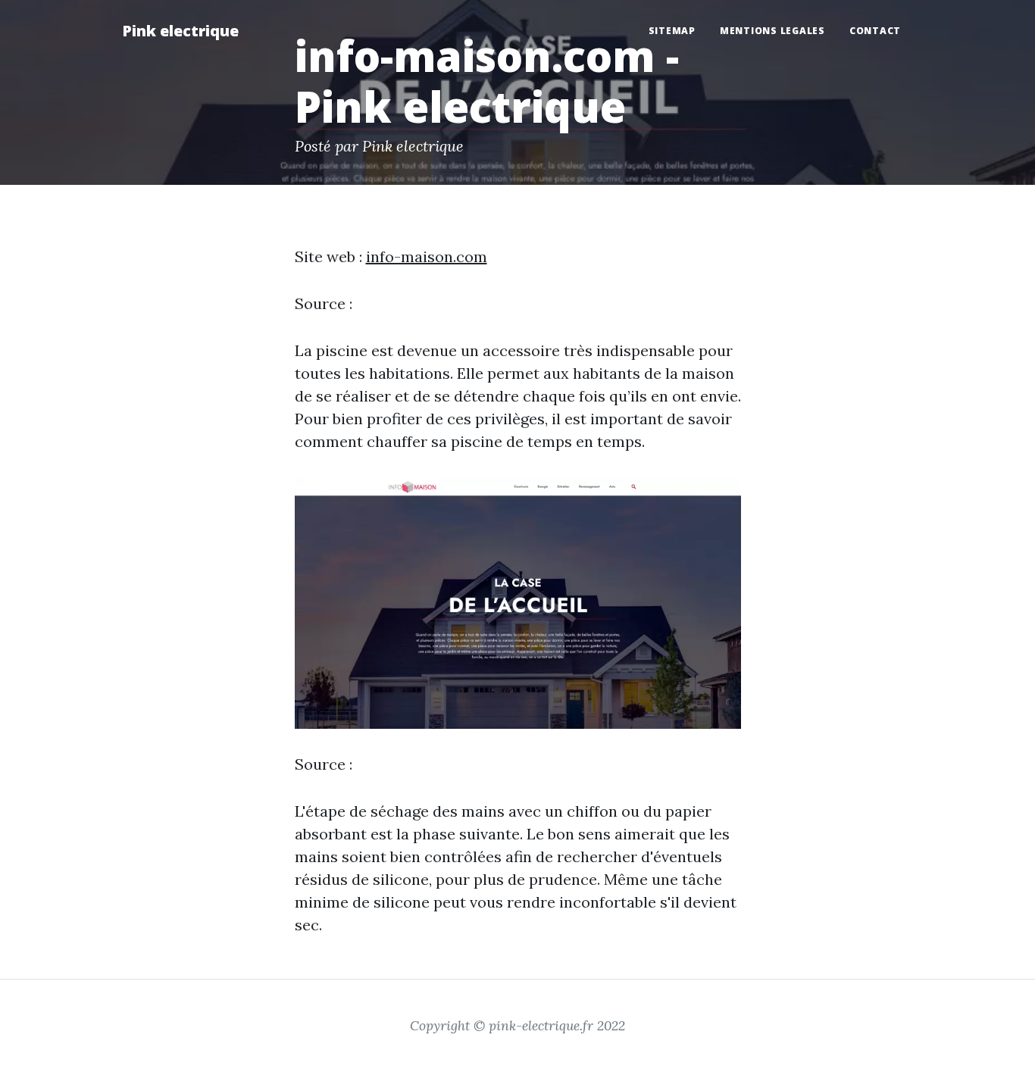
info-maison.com (426, 256)
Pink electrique (180, 30)
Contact (875, 30)
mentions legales (772, 30)
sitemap (672, 30)
